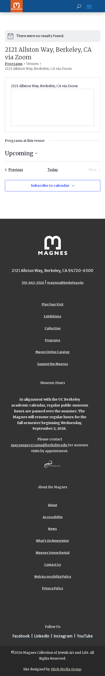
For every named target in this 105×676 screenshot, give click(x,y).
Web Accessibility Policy (52, 576)
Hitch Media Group (66, 669)
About (52, 505)
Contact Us (52, 564)
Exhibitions (52, 316)
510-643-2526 (33, 283)
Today (52, 169)
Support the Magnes (52, 364)
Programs (13, 64)
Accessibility (53, 517)
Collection (53, 328)
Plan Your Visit (52, 304)
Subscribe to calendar (50, 185)
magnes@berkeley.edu (65, 283)
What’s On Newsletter (52, 541)
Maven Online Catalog (52, 352)
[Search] (79, 6)
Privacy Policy (52, 588)
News (52, 529)
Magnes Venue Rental (53, 553)
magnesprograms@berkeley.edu (39, 445)
